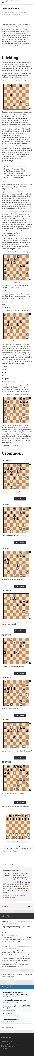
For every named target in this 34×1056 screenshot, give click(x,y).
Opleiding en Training (10, 12)
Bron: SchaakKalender (7, 1027)
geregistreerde (12, 974)
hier (27, 888)
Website (12, 898)
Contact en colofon (7, 1042)
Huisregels (4, 1048)
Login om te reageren (25, 921)
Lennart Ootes (14, 1044)
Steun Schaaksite (7, 1046)
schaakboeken (24, 886)
